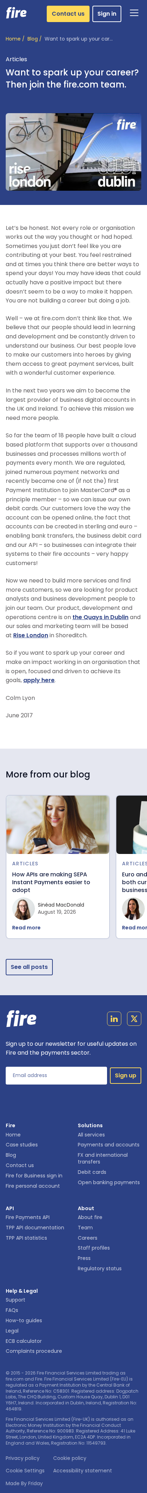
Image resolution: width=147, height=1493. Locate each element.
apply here (39, 680)
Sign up (125, 1075)
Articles (16, 59)
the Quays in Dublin (100, 617)
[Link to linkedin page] (114, 1020)
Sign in (106, 14)
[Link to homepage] (16, 13)
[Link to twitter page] (134, 1020)
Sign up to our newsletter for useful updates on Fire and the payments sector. (71, 1048)
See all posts (29, 967)
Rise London (30, 635)
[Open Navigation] (134, 13)
